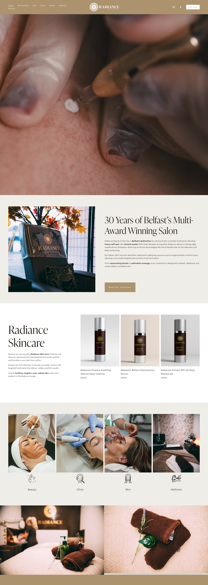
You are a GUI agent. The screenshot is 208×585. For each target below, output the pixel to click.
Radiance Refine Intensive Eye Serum (137, 371)
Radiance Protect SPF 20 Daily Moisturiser (178, 371)
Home (10, 5)
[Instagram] (174, 7)
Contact (11, 8)
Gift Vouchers (23, 5)
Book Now (192, 7)
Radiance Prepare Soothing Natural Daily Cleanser (96, 371)
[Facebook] (180, 7)
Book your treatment (120, 287)
